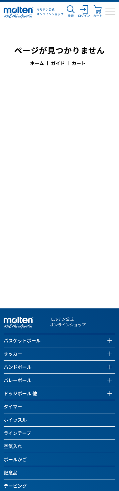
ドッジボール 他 (20, 393)
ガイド (58, 63)
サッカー (13, 353)
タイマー (13, 406)
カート (79, 63)
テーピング (15, 485)
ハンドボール (17, 367)
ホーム (37, 63)
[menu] (110, 12)
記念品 (11, 472)
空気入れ (13, 446)
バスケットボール (22, 340)
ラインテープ (17, 433)
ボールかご (15, 459)
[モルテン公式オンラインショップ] (18, 12)
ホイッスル (15, 419)
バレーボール (17, 380)
